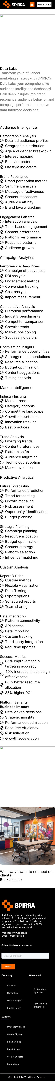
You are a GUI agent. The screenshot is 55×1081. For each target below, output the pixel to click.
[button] (32, 4)
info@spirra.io (16, 935)
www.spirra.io (19, 932)
